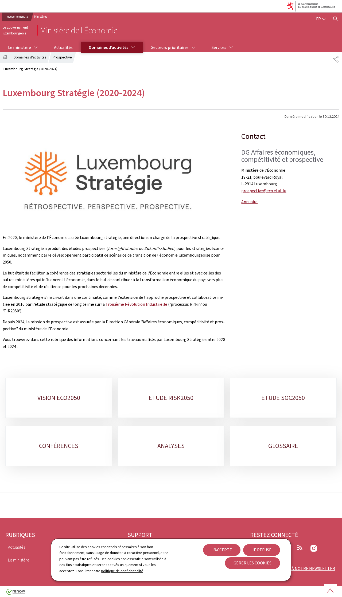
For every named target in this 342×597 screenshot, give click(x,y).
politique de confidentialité (122, 571)
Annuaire (249, 202)
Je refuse (261, 550)
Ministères (40, 17)
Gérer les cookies (252, 563)
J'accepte (222, 550)
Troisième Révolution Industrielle (136, 304)
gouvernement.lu (17, 17)
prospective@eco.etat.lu (263, 191)
